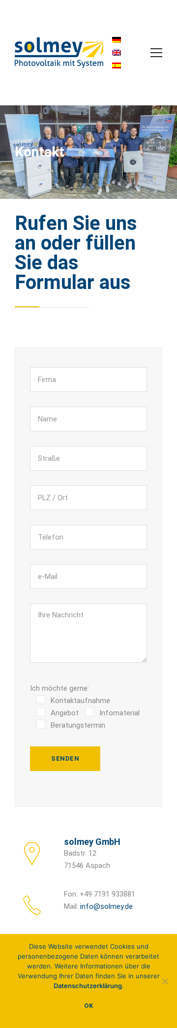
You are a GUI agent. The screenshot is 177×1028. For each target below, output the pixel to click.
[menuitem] (116, 39)
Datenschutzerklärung (88, 986)
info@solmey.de (106, 906)
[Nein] (165, 981)
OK (88, 1005)
